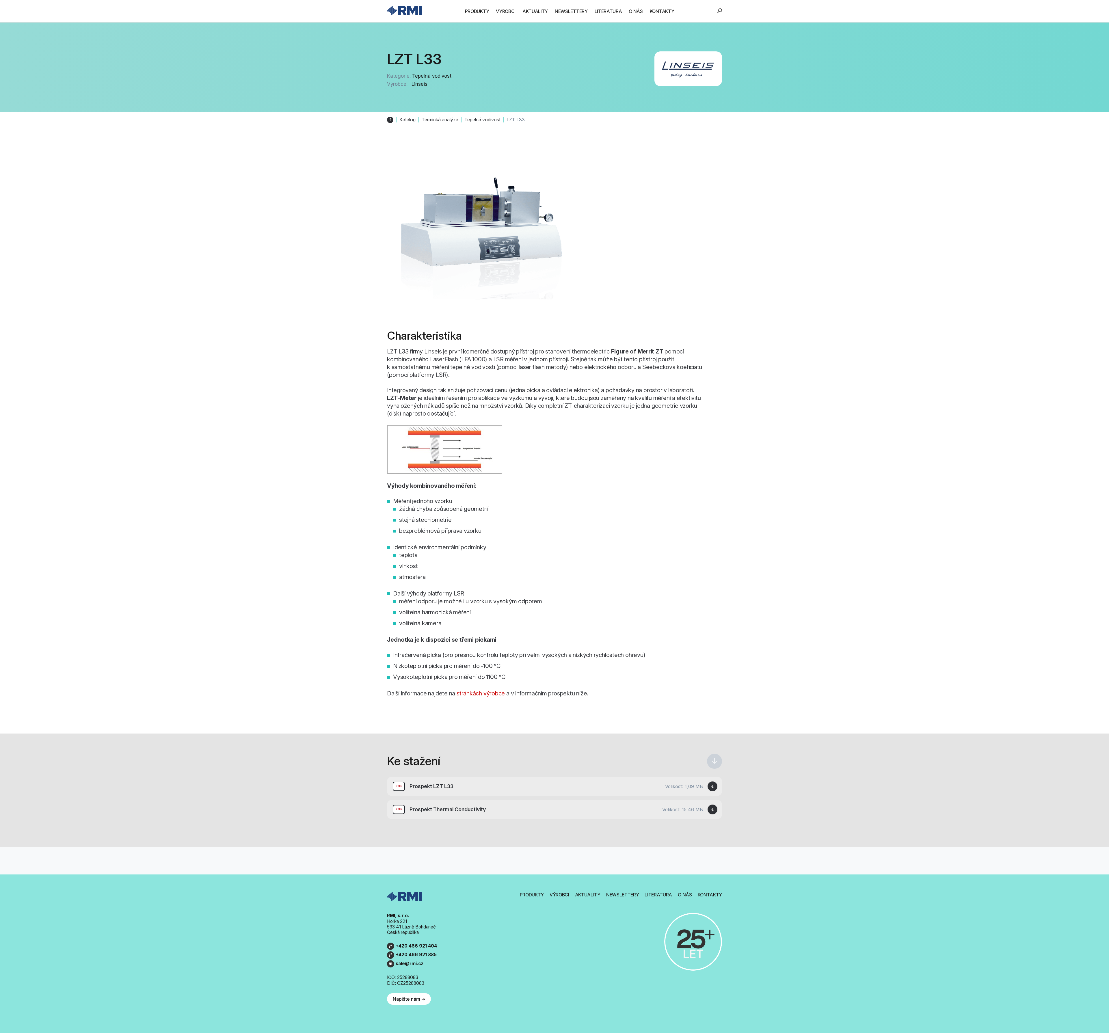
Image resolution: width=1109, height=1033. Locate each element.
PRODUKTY (477, 11)
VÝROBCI (506, 11)
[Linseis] (688, 68)
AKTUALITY (535, 11)
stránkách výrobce (481, 693)
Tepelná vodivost (431, 76)
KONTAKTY (662, 11)
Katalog (407, 119)
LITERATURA (608, 11)
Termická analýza (440, 119)
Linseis (419, 84)
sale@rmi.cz (409, 963)
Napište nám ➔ (409, 999)
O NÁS (636, 11)
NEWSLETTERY (571, 11)
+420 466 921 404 (416, 946)
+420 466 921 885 (416, 954)
